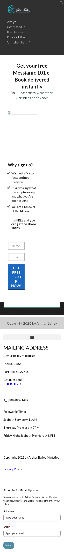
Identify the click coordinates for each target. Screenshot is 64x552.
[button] (61, 3)
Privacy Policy (12, 469)
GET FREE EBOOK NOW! (16, 277)
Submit (8, 545)
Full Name (8, 511)
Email (6, 526)
